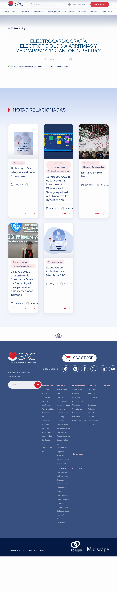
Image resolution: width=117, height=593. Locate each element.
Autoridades (47, 413)
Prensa (44, 444)
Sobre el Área (77, 389)
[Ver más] (23, 171)
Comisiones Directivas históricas (46, 401)
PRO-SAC (61, 503)
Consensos (77, 454)
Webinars (91, 409)
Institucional (47, 385)
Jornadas (92, 413)
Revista (106, 385)
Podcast (60, 515)
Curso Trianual (63, 499)
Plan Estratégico (49, 409)
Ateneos (91, 401)
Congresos (92, 397)
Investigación (78, 385)
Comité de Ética (79, 420)
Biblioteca (61, 455)
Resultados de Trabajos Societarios (78, 405)
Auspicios (46, 424)
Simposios (92, 405)
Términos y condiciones (36, 550)
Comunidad (77, 468)
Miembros (61, 385)
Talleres (91, 416)
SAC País (45, 428)
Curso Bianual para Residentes (62, 495)
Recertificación (63, 436)
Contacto (46, 440)
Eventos (92, 385)
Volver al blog (18, 28)
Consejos (46, 420)
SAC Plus (60, 397)
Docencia (61, 468)
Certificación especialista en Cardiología (63, 428)
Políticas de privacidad (16, 550)
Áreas (44, 416)
